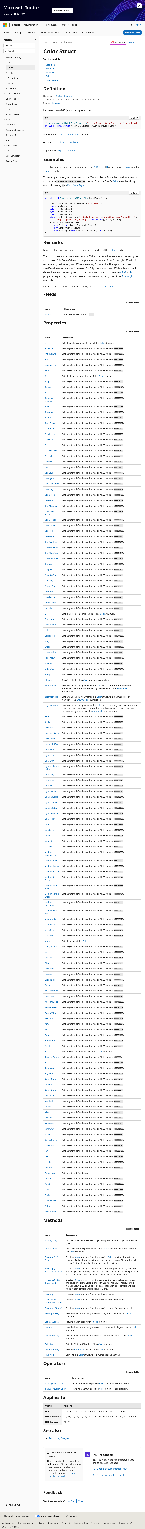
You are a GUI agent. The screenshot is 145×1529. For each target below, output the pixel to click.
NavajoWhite (51, 946)
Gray (47, 641)
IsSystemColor (51, 705)
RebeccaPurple (52, 1057)
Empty (48, 314)
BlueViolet (49, 412)
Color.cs (55, 103)
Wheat (48, 1189)
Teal (46, 1156)
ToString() (49, 1354)
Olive (47, 963)
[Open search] (131, 24)
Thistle (48, 1162)
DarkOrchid (50, 525)
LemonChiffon (51, 744)
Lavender (49, 727)
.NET (55, 42)
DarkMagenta (51, 506)
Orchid (48, 985)
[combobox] (19, 45)
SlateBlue (49, 1123)
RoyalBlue (49, 1073)
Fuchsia (48, 608)
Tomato (48, 1167)
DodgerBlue (50, 586)
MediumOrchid (52, 866)
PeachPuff (49, 1018)
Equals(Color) (51, 1240)
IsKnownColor (51, 685)
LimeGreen (50, 830)
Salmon (48, 1084)
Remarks (50, 72)
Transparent (50, 1173)
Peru (47, 1023)
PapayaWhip (50, 1013)
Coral (47, 445)
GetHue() (49, 1327)
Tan (46, 1150)
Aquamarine (50, 365)
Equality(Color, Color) (54, 1383)
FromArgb (127, 276)
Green (47, 646)
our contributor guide (61, 1474)
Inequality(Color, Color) (55, 1388)
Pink (47, 1029)
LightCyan (49, 760)
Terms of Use (109, 1523)
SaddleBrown (51, 1079)
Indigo (48, 674)
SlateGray (49, 1128)
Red (46, 1062)
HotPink (48, 663)
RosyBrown (50, 1068)
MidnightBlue (51, 919)
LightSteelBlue (51, 813)
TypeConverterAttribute (68, 142)
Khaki (47, 722)
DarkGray (49, 489)
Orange (48, 974)
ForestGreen (50, 602)
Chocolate (49, 439)
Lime (47, 824)
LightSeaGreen (52, 796)
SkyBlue (48, 1117)
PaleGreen (49, 996)
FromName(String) (53, 1308)
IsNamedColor (51, 696)
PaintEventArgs (75, 185)
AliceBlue (49, 348)
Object (60, 134)
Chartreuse (50, 434)
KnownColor (122, 688)
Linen (47, 835)
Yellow (48, 1206)
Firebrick (49, 591)
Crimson (49, 461)
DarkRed (49, 530)
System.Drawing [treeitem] (13, 57)
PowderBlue (50, 1040)
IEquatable (63, 150)
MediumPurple (52, 871)
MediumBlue (51, 860)
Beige (47, 381)
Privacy (65, 1523)
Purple (48, 1046)
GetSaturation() (52, 1335)
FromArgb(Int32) (52, 1294)
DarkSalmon (50, 536)
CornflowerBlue (52, 450)
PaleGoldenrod (52, 990)
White (47, 1195)
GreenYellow (50, 652)
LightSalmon (50, 791)
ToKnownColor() (52, 1349)
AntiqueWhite (51, 353)
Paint (115, 181)
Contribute (53, 1523)
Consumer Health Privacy (86, 1523)
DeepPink (49, 569)
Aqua (47, 359)
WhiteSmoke (50, 1200)
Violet (47, 1184)
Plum (47, 1035)
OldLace (48, 957)
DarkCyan (49, 478)
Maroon (48, 846)
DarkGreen (50, 494)
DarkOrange (50, 519)
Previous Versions (26, 1523)
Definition (50, 64)
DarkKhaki (49, 500)
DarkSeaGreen (51, 542)
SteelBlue (49, 1145)
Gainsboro (49, 619)
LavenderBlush (52, 733)
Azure (47, 370)
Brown (48, 417)
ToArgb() (49, 1344)
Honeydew (50, 657)
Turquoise (49, 1178)
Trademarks (124, 1523)
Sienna (48, 1106)
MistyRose (49, 930)
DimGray (49, 580)
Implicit (47, 171)
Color (73, 150)
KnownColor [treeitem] (11, 104)
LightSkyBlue (51, 802)
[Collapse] (35, 40)
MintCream (50, 924)
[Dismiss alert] (139, 5)
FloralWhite (50, 597)
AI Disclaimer (8, 1523)
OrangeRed (50, 979)
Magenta (49, 841)
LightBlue (49, 749)
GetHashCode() (52, 1321)
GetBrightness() (52, 1313)
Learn (46, 42)
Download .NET (132, 32)
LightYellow (50, 818)
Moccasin (49, 935)
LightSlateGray (51, 808)
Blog (40, 1523)
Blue (47, 406)
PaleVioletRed (51, 1007)
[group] (92, 124)
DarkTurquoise (51, 558)
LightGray (49, 774)
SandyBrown (50, 1090)
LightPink (49, 785)
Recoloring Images (59, 1438)
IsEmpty (48, 680)
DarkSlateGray (51, 553)
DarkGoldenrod (52, 483)
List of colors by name (104, 286)
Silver (47, 1112)
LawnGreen (50, 738)
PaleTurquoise (51, 1001)
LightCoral (49, 755)
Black (47, 392)
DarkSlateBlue (51, 547)
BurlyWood (50, 423)
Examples (50, 68)
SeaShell (49, 1101)
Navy (47, 952)
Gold (47, 630)
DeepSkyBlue (51, 575)
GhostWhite (50, 624)
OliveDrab (49, 968)
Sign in (138, 24)
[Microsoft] (5, 25)
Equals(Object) (51, 1248)
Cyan (47, 467)
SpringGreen (51, 1140)
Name (47, 941)
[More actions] (138, 42)
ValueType (73, 134)
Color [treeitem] (10, 67)
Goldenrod (50, 635)
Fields (48, 76)
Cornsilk (48, 456)
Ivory (47, 716)
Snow (47, 1134)
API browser (66, 42)
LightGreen (50, 780)
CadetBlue (49, 428)
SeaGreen (49, 1095)
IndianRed (50, 669)
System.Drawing (64, 96)
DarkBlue (49, 472)
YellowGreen (50, 1211)
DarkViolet (49, 564)
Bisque (48, 387)
